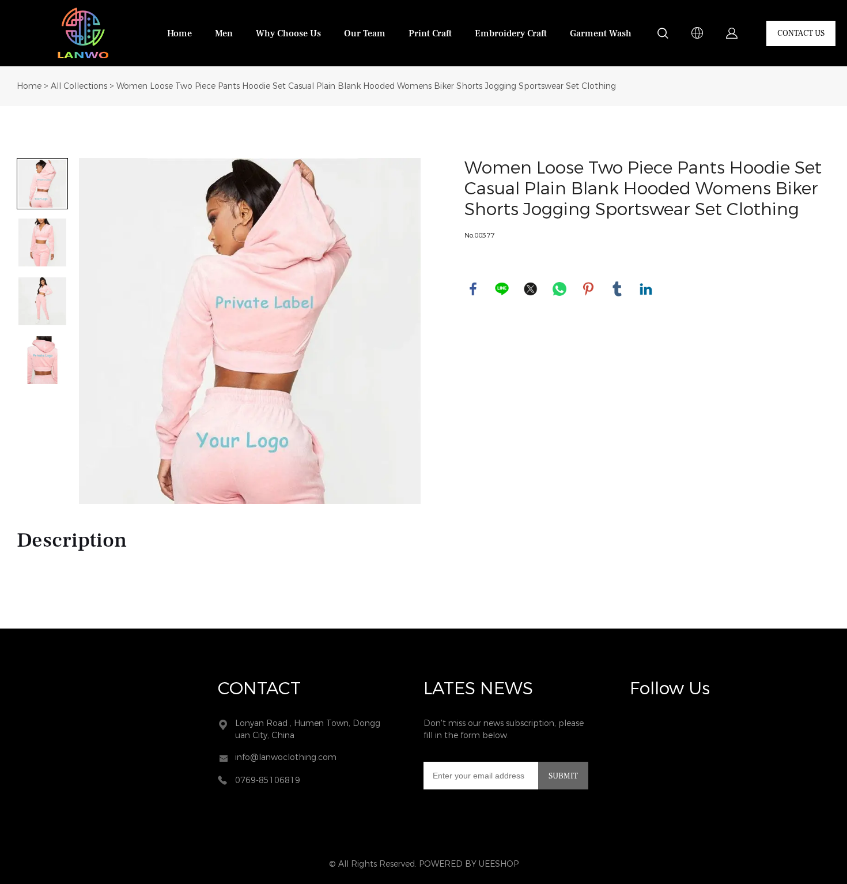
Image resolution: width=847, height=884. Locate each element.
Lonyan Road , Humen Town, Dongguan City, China (307, 729)
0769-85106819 (267, 780)
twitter (530, 289)
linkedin (646, 289)
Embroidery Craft (511, 33)
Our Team (364, 33)
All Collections (79, 86)
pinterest (588, 289)
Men (224, 33)
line (502, 289)
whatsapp (559, 289)
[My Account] (731, 33)
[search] (662, 35)
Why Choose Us (288, 33)
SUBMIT (563, 776)
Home (179, 33)
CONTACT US (801, 33)
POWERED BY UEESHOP (469, 864)
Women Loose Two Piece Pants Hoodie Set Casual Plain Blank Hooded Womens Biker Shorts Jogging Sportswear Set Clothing (366, 86)
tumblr (617, 289)
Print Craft (430, 33)
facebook (473, 289)
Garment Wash (601, 33)
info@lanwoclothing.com (285, 757)
